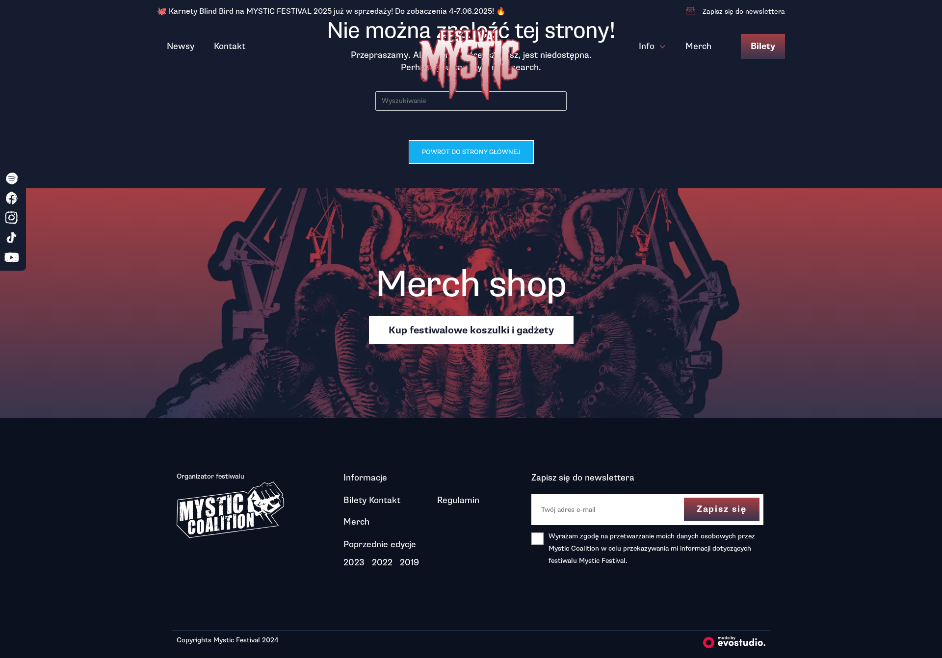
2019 (409, 562)
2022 (382, 562)
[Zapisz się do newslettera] (690, 11)
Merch (698, 46)
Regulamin (458, 500)
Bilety (763, 46)
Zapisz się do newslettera (744, 11)
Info (646, 46)
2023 (354, 562)
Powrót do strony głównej (471, 152)
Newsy (180, 46)
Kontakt (229, 46)
